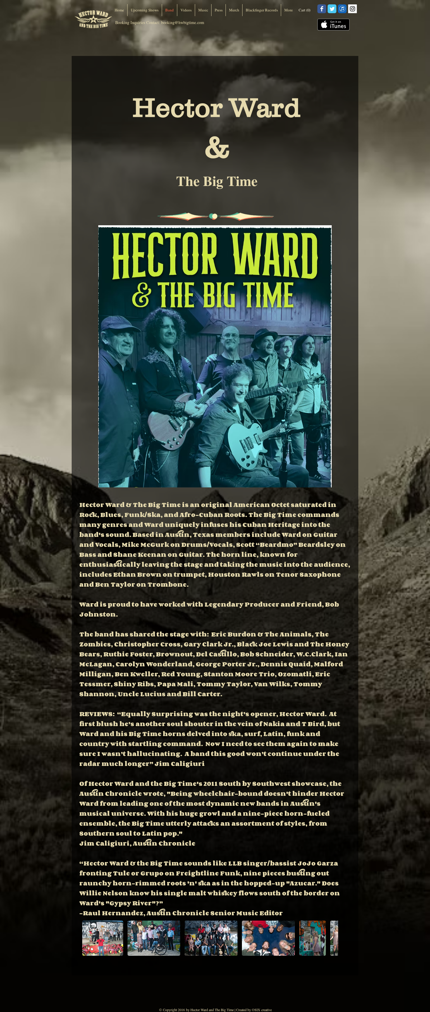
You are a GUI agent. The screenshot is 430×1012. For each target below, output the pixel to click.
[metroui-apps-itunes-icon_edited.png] (342, 8)
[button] (306, 10)
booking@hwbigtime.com (182, 22)
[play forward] (331, 938)
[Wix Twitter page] (332, 8)
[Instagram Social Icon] (352, 8)
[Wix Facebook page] (321, 8)
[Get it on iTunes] (333, 24)
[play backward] (89, 938)
